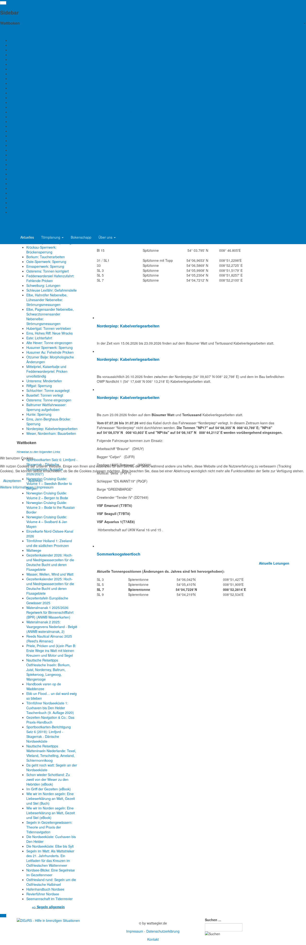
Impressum (45, 487)
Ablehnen (35, 480)
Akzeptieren (12, 480)
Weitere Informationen (17, 487)
